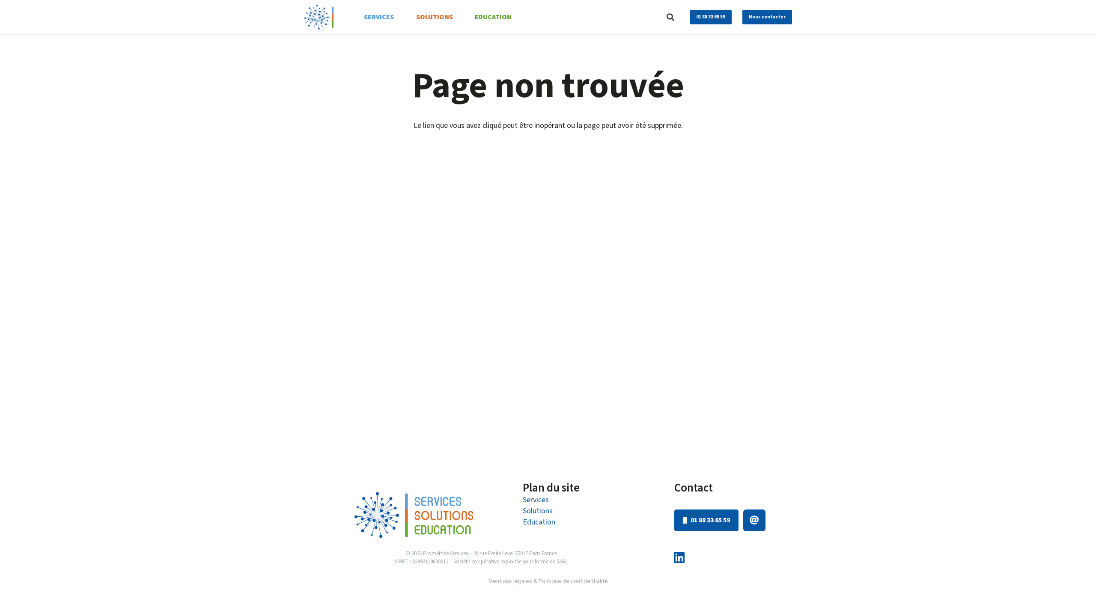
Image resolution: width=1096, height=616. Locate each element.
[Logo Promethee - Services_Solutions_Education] (414, 515)
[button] (670, 17)
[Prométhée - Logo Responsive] (319, 17)
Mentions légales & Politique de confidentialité (548, 581)
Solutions (538, 511)
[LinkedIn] (679, 558)
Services (536, 500)
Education (539, 522)
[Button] (754, 520)
